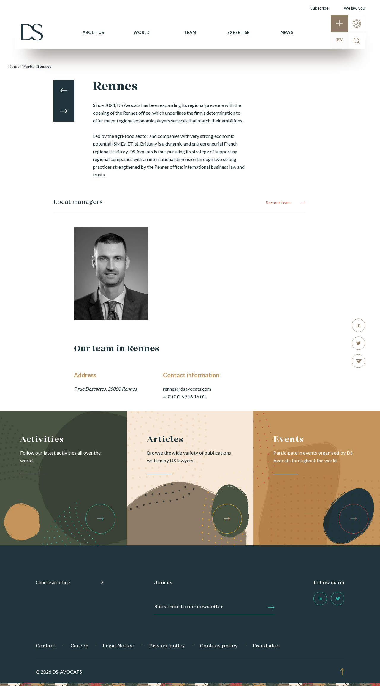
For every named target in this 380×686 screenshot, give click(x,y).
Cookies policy (219, 646)
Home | (14, 67)
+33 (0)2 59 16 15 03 (184, 396)
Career (79, 646)
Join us (163, 583)
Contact (45, 646)
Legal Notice (118, 646)
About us (93, 32)
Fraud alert (266, 646)
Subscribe (319, 7)
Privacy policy (167, 646)
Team (190, 32)
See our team (278, 202)
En (339, 40)
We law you (354, 7)
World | (29, 67)
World (142, 32)
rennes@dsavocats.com (187, 389)
